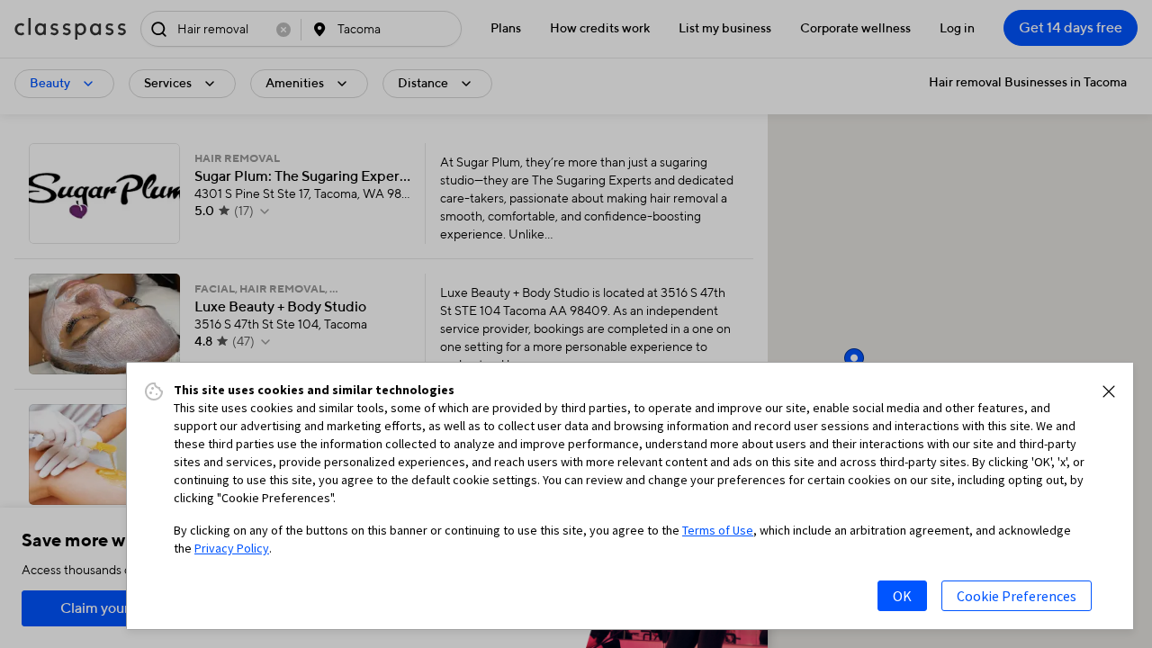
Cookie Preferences (1016, 596)
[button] (1108, 391)
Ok (902, 596)
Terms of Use (717, 530)
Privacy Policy (231, 548)
